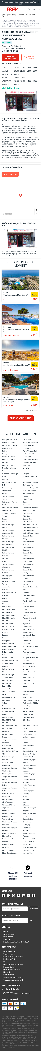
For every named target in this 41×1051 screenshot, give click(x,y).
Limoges (26, 474)
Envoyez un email (31, 57)
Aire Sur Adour (7, 799)
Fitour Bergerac (8, 850)
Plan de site (7, 972)
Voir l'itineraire (10, 174)
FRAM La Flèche (29, 711)
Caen (4, 561)
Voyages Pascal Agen (10, 660)
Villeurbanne (6, 510)
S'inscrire (34, 909)
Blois (24, 590)
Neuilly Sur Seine (8, 442)
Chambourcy (27, 626)
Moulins (5, 479)
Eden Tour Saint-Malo (30, 525)
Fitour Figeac (7, 604)
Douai (4, 714)
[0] (34, 9)
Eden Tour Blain (28, 717)
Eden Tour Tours (29, 595)
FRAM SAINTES (29, 457)
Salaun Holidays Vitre (30, 587)
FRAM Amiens (7, 717)
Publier (4, 451)
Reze (25, 748)
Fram (3, 14)
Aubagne (26, 788)
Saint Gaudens (7, 658)
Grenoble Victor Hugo (10, 474)
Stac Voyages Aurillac (10, 508)
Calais (4, 703)
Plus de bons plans (20, 418)
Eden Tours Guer (29, 530)
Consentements (8, 975)
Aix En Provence (29, 785)
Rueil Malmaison (29, 652)
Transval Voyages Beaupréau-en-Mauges (29, 768)
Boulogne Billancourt (9, 440)
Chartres (26, 592)
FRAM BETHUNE (8, 720)
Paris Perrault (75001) (31, 700)
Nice (24, 802)
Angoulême (6, 808)
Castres (5, 601)
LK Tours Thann (28, 850)
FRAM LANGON (29, 454)
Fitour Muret (6, 607)
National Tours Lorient (31, 533)
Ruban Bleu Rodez (9, 649)
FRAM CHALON (8, 547)
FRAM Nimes (7, 621)
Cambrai (5, 706)
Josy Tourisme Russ (30, 847)
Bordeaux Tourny (8, 813)
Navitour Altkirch (28, 853)
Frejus (4, 522)
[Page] (3, 895)
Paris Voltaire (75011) (30, 703)
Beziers (5, 590)
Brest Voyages (28, 513)
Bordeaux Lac (7, 810)
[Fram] (15, 9)
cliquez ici (12, 1047)
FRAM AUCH (7, 612)
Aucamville (6, 587)
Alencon (5, 558)
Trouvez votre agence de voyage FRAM (17, 14)
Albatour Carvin (7, 680)
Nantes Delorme (29, 745)
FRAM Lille (6, 723)
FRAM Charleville (29, 842)
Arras (4, 694)
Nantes (25, 743)
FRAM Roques (7, 624)
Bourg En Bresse (8, 454)
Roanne (5, 493)
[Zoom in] (36, 210)
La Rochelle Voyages (30, 459)
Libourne (26, 471)
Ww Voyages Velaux (30, 839)
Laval (25, 728)
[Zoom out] (36, 213)
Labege (5, 635)
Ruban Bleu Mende (9, 646)
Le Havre (26, 669)
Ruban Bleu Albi (8, 643)
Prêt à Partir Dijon (29, 510)
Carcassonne (7, 598)
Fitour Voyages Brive (30, 442)
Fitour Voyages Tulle (30, 451)
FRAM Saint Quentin (9, 726)
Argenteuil (26, 624)
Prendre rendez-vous (10, 57)
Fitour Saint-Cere (8, 609)
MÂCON (5, 550)
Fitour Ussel (27, 440)
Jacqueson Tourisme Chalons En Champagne (9, 771)
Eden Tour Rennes (29, 522)
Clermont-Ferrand (8, 457)
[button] (13, 872)
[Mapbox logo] (8, 214)
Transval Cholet (28, 757)
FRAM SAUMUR (29, 714)
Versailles (26, 655)
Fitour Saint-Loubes (9, 853)
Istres (25, 796)
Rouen (25, 689)
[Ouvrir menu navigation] (2, 9)
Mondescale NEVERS (30, 508)
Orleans (25, 598)
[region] (20, 197)
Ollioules (26, 805)
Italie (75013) (27, 697)
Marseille (26, 799)
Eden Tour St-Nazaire (30, 726)
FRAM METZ (27, 844)
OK (31, 921)
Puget (4, 519)
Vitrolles (25, 830)
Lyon (4, 476)
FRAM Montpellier (8, 618)
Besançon (26, 505)
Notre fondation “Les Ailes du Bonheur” (16, 942)
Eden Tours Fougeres (30, 527)
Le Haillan (26, 468)
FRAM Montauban (8, 615)
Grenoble (5, 471)
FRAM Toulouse (8, 626)
